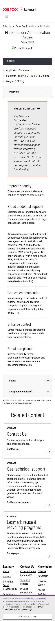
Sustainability (9, 594)
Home (5, 4)
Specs (12, 380)
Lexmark (8, 566)
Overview (14, 91)
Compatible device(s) (20, 391)
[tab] (27, 91)
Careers (7, 576)
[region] (27, 608)
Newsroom (43, 576)
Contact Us (27, 566)
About (6, 571)
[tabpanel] (27, 236)
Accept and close (27, 617)
